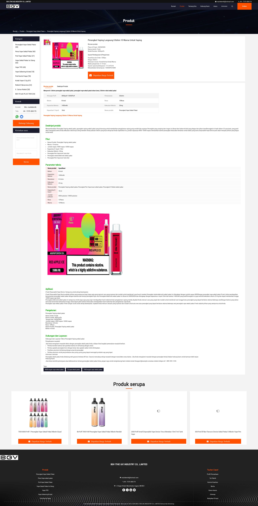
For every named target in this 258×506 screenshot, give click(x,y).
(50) (25, 61)
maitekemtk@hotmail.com (225, 1)
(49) (25, 46)
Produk (182, 6)
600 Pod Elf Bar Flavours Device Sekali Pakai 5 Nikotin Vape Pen (218, 432)
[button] (15, 415)
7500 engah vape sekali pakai (93, 369)
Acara (215, 6)
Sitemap (212, 494)
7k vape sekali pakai (73, 369)
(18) (24, 72)
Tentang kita (192, 6)
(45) (20, 67)
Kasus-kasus (213, 490)
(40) (25, 51)
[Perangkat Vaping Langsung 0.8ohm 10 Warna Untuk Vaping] (68, 56)
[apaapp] (17, 117)
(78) (23, 76)
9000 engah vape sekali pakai (54, 369)
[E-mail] (21, 117)
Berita (213, 486)
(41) (23, 81)
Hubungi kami (205, 6)
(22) (23, 85)
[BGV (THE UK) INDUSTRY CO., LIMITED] (12, 6)
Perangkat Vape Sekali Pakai (35, 31)
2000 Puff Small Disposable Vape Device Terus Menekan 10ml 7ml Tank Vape (157, 433)
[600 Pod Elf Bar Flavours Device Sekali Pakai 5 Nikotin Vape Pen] (218, 411)
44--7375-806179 (246, 1)
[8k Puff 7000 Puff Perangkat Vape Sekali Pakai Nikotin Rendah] (99, 411)
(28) (22, 89)
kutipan (244, 6)
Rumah (173, 6)
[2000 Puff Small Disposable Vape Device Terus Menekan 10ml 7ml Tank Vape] (158, 411)
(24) (25, 94)
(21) (25, 56)
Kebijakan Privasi (212, 498)
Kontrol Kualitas (213, 482)
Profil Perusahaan (212, 474)
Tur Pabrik (213, 478)
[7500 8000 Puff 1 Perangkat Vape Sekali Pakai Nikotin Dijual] (39, 411)
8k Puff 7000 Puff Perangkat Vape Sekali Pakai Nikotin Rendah (99, 432)
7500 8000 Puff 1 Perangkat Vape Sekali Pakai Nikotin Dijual (39, 432)
